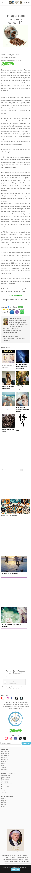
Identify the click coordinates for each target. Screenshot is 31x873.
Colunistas (4, 781)
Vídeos (3, 767)
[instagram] (7, 698)
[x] (16, 698)
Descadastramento (7, 785)
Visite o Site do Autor (10, 332)
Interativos (4, 759)
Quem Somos (5, 775)
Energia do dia (5, 753)
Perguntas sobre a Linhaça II (15, 299)
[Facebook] (12, 698)
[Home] (15, 718)
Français (4, 807)
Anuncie (3, 793)
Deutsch (3, 805)
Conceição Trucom (13, 54)
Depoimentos (5, 779)
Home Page (5, 751)
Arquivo (3, 791)
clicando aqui (7, 340)
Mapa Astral (5, 755)
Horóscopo (4, 757)
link (25, 291)
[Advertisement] (15, 451)
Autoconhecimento (11, 58)
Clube (3, 763)
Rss (2, 789)
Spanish (3, 799)
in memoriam (15, 852)
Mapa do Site (5, 787)
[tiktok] (21, 698)
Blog (2, 765)
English (3, 801)
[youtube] (2, 698)
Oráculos (4, 769)
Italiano (3, 803)
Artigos (3, 761)
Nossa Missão (5, 777)
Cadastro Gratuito (6, 783)
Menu (5, 3)
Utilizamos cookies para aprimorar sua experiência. (15, 867)
